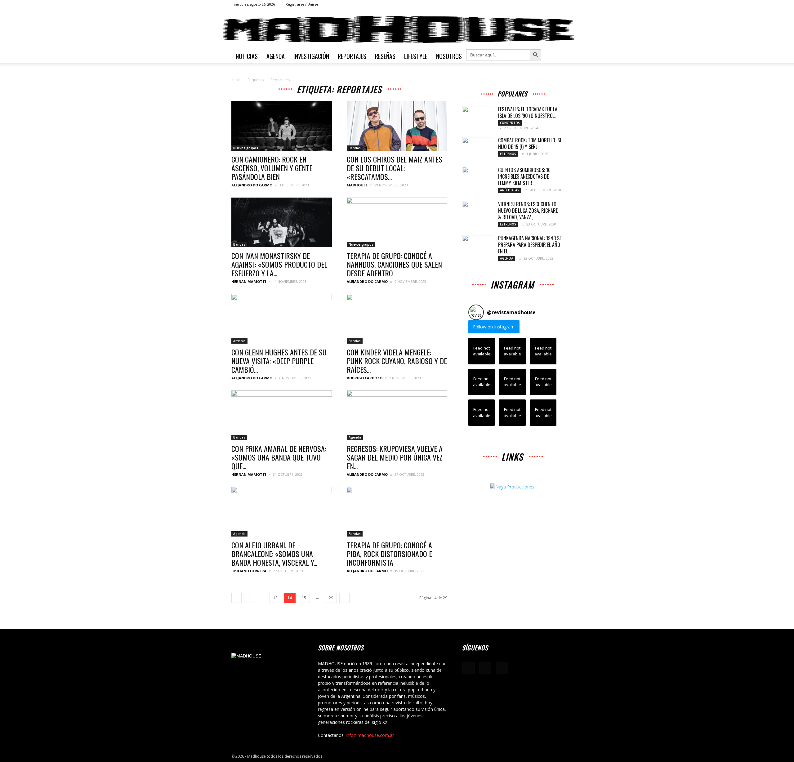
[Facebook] (537, 4)
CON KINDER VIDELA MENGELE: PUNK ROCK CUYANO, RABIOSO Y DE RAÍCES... (397, 360)
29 (331, 597)
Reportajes (352, 56)
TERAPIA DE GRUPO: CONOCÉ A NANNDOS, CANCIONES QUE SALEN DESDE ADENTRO (394, 264)
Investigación (311, 56)
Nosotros (449, 56)
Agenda (275, 56)
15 (304, 597)
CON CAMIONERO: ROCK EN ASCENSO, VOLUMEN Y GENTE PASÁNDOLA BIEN (271, 168)
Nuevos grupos (245, 148)
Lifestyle (415, 56)
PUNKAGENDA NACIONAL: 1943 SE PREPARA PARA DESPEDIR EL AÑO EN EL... (529, 244)
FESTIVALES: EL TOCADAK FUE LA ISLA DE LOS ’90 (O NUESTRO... (527, 112)
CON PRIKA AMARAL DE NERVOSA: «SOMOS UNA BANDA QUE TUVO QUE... (278, 457)
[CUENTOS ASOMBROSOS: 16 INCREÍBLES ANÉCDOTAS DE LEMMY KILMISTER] (477, 178)
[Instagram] (547, 4)
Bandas (355, 148)
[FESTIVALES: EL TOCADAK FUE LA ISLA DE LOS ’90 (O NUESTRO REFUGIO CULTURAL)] (477, 117)
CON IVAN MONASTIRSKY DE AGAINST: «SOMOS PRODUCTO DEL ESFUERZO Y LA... (279, 264)
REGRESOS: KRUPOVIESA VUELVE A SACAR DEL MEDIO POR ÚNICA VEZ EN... (395, 457)
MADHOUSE (357, 185)
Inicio (236, 79)
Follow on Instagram (494, 327)
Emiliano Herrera (248, 570)
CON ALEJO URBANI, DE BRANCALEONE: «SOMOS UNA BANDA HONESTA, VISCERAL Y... (274, 553)
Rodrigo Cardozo (364, 378)
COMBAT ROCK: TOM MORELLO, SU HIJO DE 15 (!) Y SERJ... (530, 143)
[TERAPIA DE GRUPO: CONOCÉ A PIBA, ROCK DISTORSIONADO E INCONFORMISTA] (397, 512)
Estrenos (508, 154)
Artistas (239, 341)
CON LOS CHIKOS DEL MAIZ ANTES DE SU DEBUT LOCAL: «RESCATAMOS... (394, 168)
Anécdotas (509, 190)
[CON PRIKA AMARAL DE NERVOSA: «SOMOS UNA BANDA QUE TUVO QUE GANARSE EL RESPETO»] (281, 415)
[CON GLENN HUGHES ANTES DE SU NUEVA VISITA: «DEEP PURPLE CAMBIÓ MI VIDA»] (281, 319)
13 (275, 597)
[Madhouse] (397, 29)
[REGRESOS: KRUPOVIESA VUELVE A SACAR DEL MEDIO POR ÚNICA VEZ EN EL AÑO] (397, 415)
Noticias (247, 56)
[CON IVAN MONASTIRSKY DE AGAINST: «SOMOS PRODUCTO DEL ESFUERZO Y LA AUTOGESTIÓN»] (281, 222)
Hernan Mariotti (248, 281)
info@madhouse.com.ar (370, 735)
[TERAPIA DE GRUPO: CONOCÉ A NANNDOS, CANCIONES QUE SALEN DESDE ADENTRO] (397, 222)
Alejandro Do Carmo (251, 185)
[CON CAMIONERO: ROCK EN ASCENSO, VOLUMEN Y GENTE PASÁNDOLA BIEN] (281, 126)
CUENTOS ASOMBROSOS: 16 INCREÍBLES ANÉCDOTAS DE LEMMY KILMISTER (524, 176)
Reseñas (385, 56)
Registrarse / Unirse (302, 4)
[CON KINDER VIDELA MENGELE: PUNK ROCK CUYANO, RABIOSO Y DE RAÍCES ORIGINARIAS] (397, 319)
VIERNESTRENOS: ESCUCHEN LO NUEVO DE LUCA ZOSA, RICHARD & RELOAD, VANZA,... (528, 210)
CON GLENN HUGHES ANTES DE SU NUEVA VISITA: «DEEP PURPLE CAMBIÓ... (279, 360)
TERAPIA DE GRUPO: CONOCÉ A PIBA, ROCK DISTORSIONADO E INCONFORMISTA (389, 553)
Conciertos (510, 123)
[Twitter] (558, 4)
